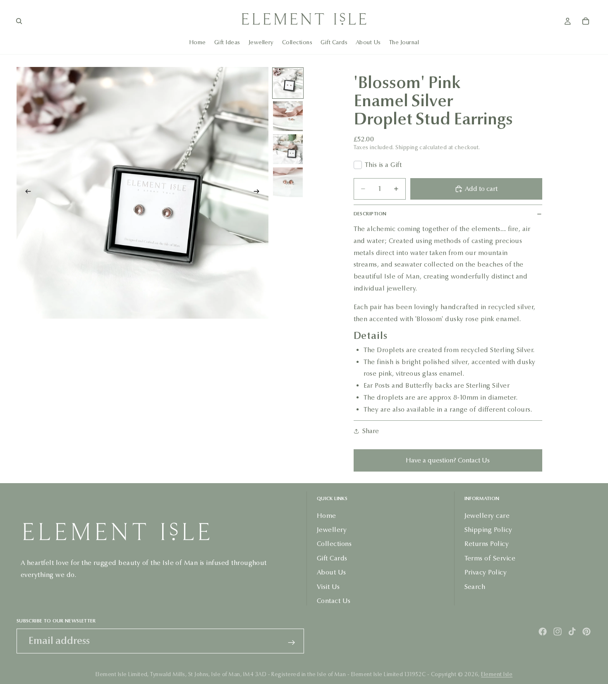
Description (370, 214)
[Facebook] (543, 631)
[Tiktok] (572, 631)
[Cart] (586, 21)
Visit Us (328, 586)
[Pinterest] (586, 631)
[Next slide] (259, 193)
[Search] (19, 21)
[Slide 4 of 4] (288, 182)
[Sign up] (291, 642)
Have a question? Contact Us (448, 460)
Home (326, 515)
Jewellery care (487, 515)
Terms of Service (490, 558)
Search (475, 586)
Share (370, 431)
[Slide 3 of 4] (288, 149)
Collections (334, 544)
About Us (331, 572)
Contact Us (334, 601)
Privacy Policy (485, 572)
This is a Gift (383, 165)
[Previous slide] (26, 193)
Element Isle (496, 674)
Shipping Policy (488, 530)
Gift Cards (332, 558)
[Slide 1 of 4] (288, 83)
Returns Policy (486, 544)
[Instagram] (558, 631)
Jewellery (332, 530)
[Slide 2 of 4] (288, 116)
